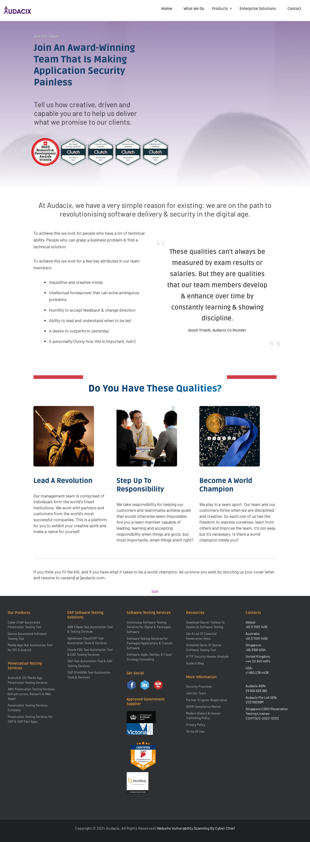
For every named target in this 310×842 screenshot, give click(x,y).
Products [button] (220, 8)
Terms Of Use (195, 731)
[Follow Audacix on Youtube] (158, 685)
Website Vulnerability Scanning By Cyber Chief (196, 828)
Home (166, 8)
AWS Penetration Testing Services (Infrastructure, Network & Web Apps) (31, 693)
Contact (294, 8)
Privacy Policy (195, 725)
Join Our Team (196, 693)
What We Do (194, 8)
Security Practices (199, 686)
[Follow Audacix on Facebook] (131, 685)
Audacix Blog (195, 663)
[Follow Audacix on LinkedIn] (145, 685)
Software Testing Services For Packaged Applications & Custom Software (149, 643)
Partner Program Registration (206, 700)
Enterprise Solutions (258, 8)
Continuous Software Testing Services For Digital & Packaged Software (148, 627)
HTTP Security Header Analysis (207, 656)
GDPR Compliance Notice (203, 706)
